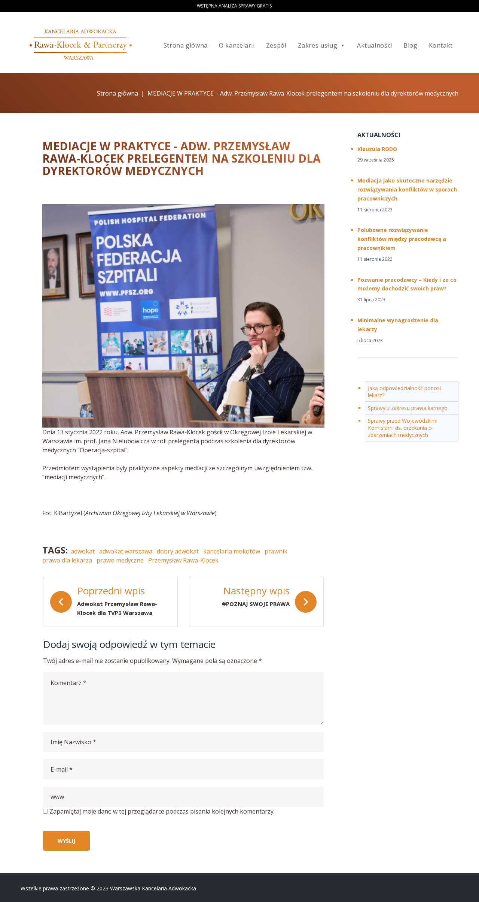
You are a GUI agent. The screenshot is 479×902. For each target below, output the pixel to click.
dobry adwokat (178, 551)
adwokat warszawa (125, 551)
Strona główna (186, 45)
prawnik (276, 551)
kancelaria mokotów (231, 551)
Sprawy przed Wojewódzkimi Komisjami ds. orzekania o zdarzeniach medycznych (402, 427)
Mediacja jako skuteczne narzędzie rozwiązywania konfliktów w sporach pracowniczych (407, 189)
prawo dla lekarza (67, 560)
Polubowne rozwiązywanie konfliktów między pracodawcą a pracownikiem (401, 238)
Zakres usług (318, 45)
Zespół (276, 45)
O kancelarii (237, 45)
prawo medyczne (120, 560)
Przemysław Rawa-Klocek (183, 560)
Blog (410, 45)
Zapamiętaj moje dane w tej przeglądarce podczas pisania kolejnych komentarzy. (162, 811)
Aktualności (374, 45)
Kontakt (441, 45)
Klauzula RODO (377, 149)
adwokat (83, 551)
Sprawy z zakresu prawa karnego (408, 407)
